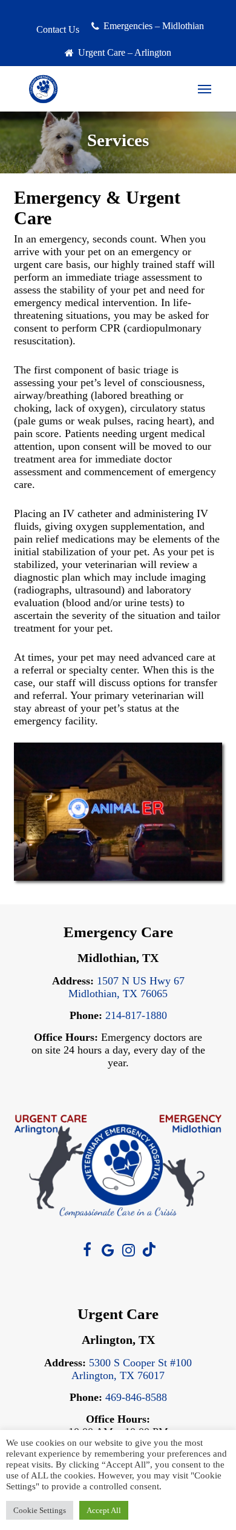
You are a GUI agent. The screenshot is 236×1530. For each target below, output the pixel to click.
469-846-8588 (136, 1397)
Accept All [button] (104, 1510)
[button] (204, 89)
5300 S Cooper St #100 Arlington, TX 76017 (131, 1369)
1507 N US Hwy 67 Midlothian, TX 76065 (126, 987)
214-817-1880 (136, 1015)
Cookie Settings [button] (39, 1510)
